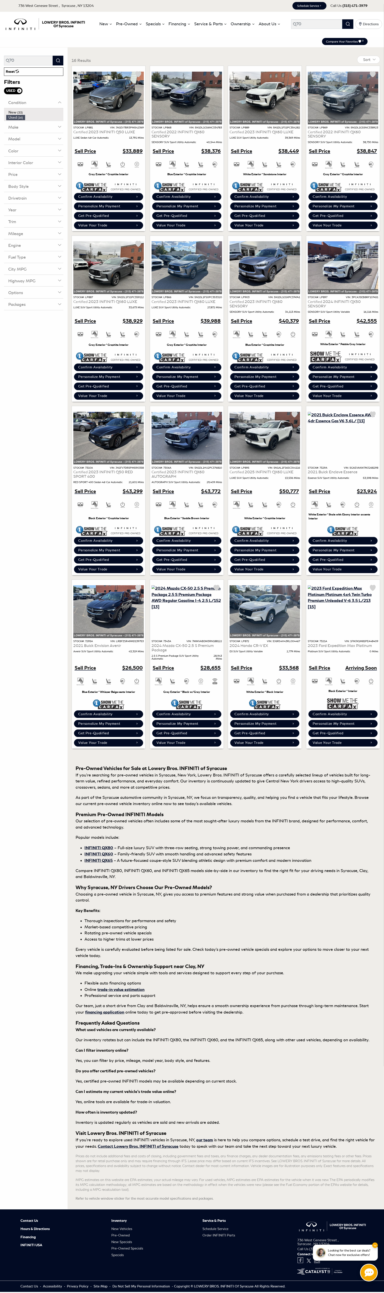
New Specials (121, 1242)
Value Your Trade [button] (92, 225)
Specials (117, 1255)
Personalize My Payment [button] (99, 206)
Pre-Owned (120, 1235)
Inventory (119, 1221)
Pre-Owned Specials (127, 1248)
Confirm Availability (95, 197)
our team (204, 1139)
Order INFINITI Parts (218, 1235)
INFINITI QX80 (98, 847)
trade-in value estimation (120, 989)
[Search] (347, 24)
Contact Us (29, 1221)
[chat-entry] (369, 1272)
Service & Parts (214, 1221)
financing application (104, 1012)
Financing (28, 1237)
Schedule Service (308, 6)
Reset (11, 72)
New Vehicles (121, 1229)
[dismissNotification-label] (375, 1245)
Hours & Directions (35, 1229)
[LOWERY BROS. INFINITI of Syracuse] (45, 23)
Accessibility (53, 1286)
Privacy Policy (78, 1286)
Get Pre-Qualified (93, 216)
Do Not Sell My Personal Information (141, 1286)
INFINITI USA (31, 1245)
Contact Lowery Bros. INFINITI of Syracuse (138, 1146)
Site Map (101, 1286)
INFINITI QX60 (98, 854)
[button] (104, 24)
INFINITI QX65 (98, 860)
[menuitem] (35, 112)
